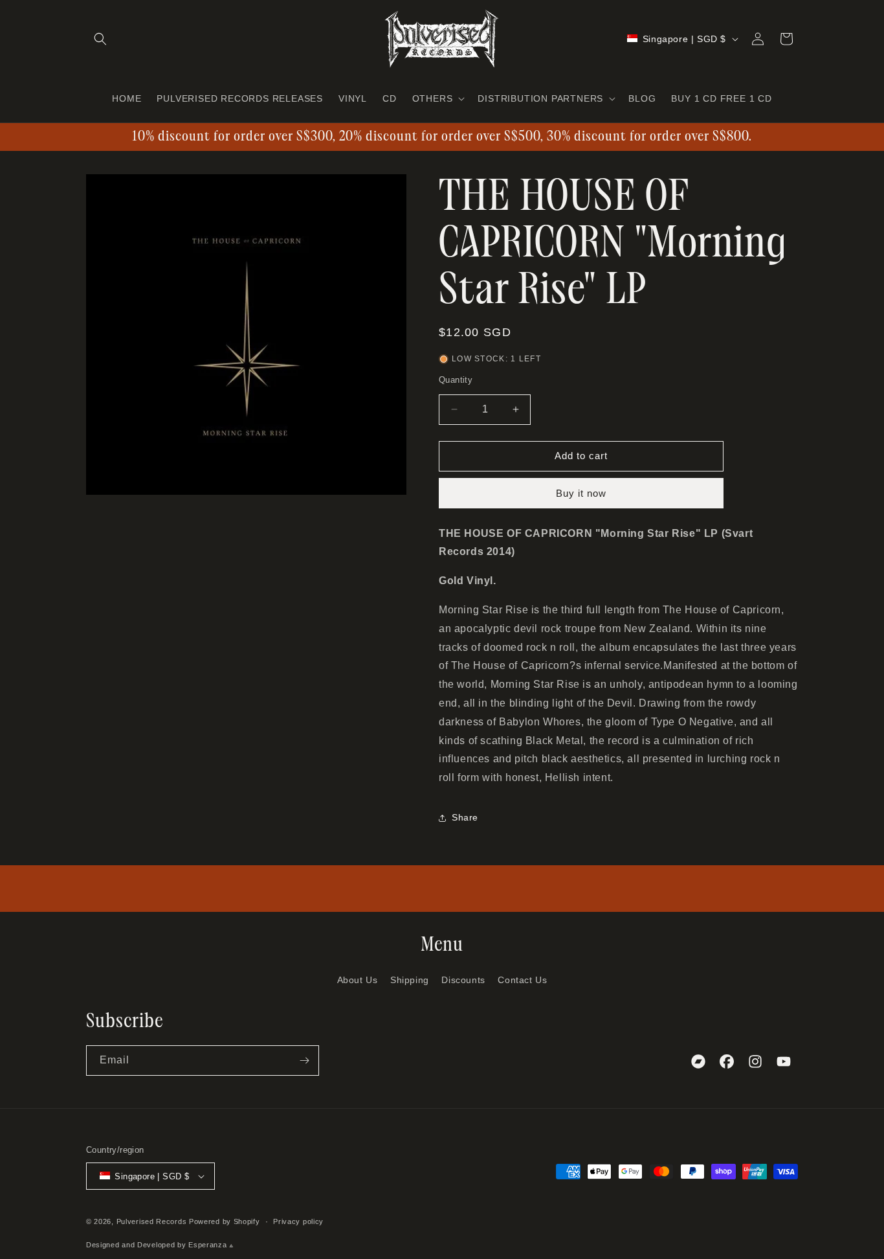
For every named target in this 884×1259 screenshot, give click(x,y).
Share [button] (465, 817)
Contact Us (522, 980)
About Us (357, 980)
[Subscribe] (304, 1060)
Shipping (409, 980)
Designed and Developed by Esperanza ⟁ (160, 1245)
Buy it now (581, 493)
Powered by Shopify (224, 1221)
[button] (100, 39)
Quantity (455, 380)
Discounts (463, 980)
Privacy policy (298, 1221)
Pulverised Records (151, 1221)
